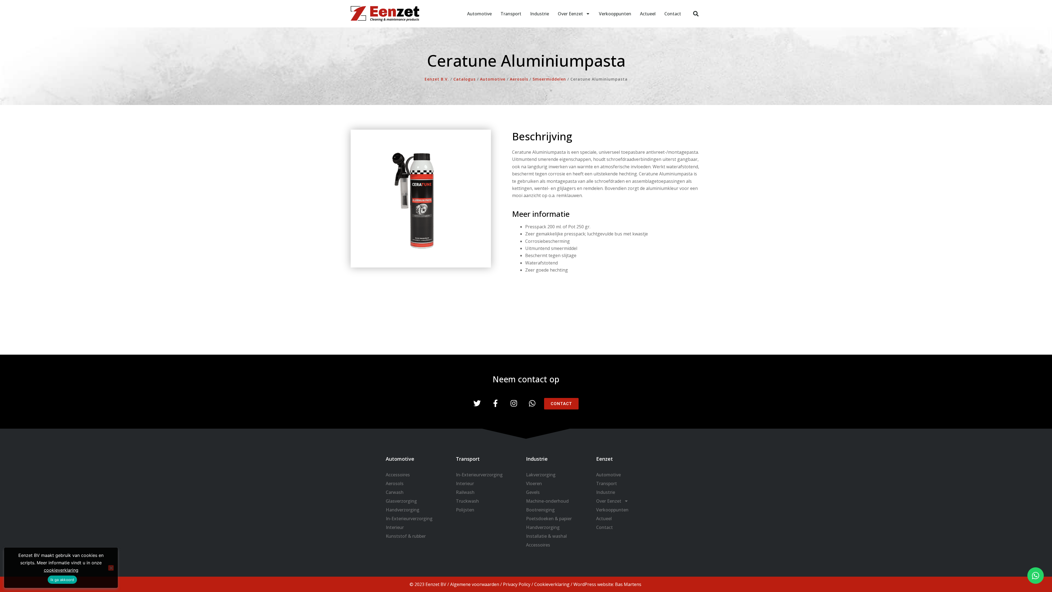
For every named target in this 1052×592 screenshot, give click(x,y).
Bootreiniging (540, 510)
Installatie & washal (546, 536)
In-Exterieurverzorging (409, 519)
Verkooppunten (615, 14)
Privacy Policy (516, 584)
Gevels (533, 492)
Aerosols (395, 483)
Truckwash (467, 501)
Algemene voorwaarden (474, 584)
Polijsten (465, 510)
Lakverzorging (541, 475)
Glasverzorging (401, 501)
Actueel (648, 14)
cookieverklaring (61, 570)
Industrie (539, 14)
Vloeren (534, 483)
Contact (672, 14)
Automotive (479, 14)
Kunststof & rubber (406, 536)
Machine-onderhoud (547, 501)
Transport (511, 14)
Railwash (465, 492)
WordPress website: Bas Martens (607, 584)
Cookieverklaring (552, 584)
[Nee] (111, 568)
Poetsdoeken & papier (549, 519)
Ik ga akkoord (62, 579)
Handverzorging (402, 510)
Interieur (395, 527)
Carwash (395, 492)
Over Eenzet (570, 14)
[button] (695, 13)
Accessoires (398, 475)
